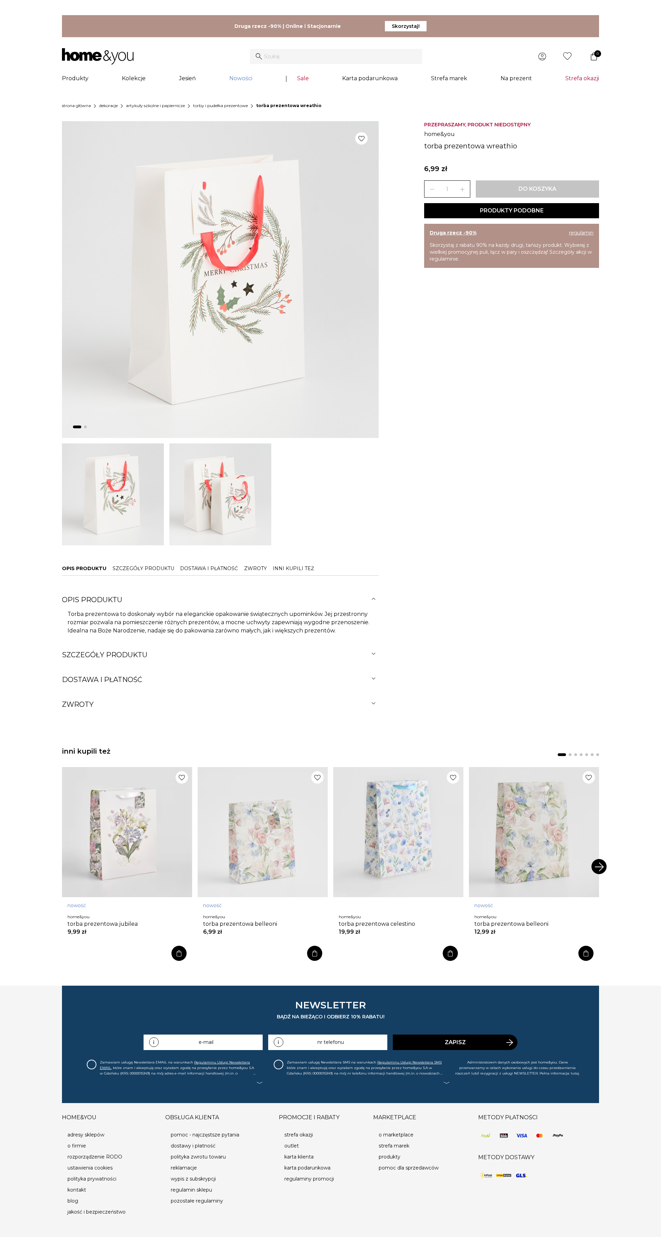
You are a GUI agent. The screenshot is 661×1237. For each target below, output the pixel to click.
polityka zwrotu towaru (198, 1157)
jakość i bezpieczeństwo (96, 1212)
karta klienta (299, 1157)
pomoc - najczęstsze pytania (205, 1135)
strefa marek (394, 1146)
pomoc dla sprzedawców (409, 1168)
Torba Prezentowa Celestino (377, 924)
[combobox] (336, 56)
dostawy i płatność (193, 1146)
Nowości (240, 78)
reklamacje (184, 1168)
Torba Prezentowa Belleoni (240, 924)
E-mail (206, 1042)
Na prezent (516, 78)
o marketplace (396, 1135)
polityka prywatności (91, 1179)
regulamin (581, 233)
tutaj (575, 1073)
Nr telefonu (330, 1042)
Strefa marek (449, 78)
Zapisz (455, 1042)
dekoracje (108, 105)
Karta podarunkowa (370, 78)
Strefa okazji (582, 78)
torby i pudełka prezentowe (220, 105)
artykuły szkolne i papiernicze (155, 105)
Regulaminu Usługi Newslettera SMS (409, 1062)
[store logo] (98, 56)
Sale (303, 78)
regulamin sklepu (191, 1190)
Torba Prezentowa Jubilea (102, 924)
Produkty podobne (512, 210)
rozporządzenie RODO (94, 1157)
